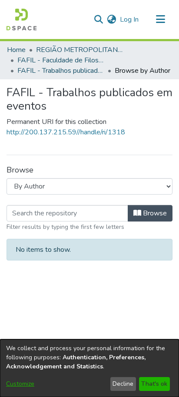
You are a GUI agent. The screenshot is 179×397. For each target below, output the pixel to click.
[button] (21, 19)
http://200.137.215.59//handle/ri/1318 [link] (66, 132)
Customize (20, 384)
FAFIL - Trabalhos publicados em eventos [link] (60, 70)
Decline (123, 384)
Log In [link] (129, 19)
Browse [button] (154, 213)
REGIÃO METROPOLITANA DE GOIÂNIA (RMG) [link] (79, 50)
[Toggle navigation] (160, 19)
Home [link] (16, 50)
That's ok (154, 384)
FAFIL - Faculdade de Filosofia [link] (60, 60)
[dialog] (89, 368)
